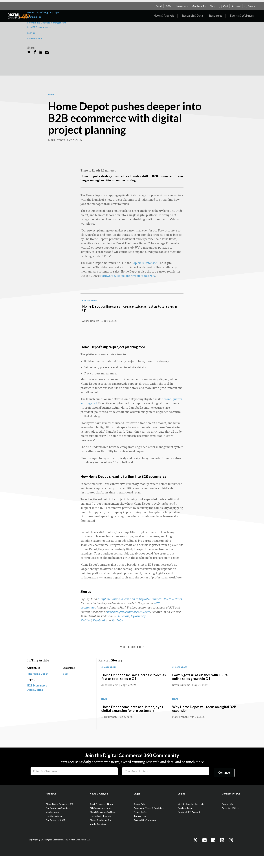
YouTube (117, 620)
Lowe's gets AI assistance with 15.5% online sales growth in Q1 (200, 677)
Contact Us (227, 804)
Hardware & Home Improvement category (127, 275)
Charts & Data (89, 300)
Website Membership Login (191, 804)
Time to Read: (90, 170)
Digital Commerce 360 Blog (103, 812)
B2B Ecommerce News (100, 808)
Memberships (52, 812)
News (51, 94)
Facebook (99, 620)
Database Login (185, 808)
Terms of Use (140, 816)
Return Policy (140, 804)
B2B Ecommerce (37, 685)
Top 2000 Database (144, 263)
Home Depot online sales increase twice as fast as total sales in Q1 (129, 308)
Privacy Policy (140, 812)
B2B (65, 673)
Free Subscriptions (55, 816)
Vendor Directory (98, 824)
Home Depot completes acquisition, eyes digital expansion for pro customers (132, 709)
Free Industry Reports (100, 816)
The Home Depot (37, 673)
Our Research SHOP (55, 820)
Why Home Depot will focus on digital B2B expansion (204, 709)
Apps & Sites (35, 689)
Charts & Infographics (100, 820)
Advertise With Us (230, 808)
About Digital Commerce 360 (59, 804)
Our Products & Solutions (58, 808)
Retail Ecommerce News (101, 804)
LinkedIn (123, 616)
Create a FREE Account (189, 812)
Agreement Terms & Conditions (149, 808)
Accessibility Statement (145, 820)
